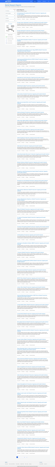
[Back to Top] (53, 460)
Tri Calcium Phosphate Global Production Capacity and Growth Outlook (31, 218)
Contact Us (44, 1)
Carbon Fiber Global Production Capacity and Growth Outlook (31, 287)
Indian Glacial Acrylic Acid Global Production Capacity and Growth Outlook (32, 403)
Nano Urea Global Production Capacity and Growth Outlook (30, 422)
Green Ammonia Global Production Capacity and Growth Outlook (32, 358)
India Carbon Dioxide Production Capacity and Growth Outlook (31, 94)
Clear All (14, 9)
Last (26, 457)
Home (31, 1)
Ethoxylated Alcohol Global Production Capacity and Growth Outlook (32, 321)
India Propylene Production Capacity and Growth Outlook (30, 137)
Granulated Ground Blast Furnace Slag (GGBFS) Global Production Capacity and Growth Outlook (32, 50)
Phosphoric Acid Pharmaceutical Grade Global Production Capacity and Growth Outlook (32, 172)
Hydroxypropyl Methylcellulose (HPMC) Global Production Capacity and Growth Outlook (32, 60)
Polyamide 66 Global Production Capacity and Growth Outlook (31, 438)
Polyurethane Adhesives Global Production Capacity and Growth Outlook (31, 190)
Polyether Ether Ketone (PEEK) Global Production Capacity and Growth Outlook (33, 448)
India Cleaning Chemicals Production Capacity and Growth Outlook (32, 375)
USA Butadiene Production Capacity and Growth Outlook (30, 234)
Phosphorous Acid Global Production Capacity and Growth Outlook (32, 180)
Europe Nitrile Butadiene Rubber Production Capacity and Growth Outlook (32, 40)
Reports (35, 1)
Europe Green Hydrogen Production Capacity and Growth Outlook (32, 22)
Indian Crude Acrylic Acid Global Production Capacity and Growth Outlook (32, 393)
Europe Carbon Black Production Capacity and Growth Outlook (31, 339)
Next (24, 457)
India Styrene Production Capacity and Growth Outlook (29, 146)
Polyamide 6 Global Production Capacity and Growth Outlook (31, 430)
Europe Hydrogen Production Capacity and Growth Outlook (30, 30)
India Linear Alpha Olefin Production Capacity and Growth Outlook (32, 120)
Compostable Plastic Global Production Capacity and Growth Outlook (33, 304)
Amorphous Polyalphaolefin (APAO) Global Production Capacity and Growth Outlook (32, 261)
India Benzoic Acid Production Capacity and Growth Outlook (30, 77)
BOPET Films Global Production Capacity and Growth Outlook (31, 278)
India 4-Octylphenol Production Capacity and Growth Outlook (31, 366)
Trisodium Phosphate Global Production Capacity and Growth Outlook (33, 226)
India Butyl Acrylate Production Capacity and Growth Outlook (31, 85)
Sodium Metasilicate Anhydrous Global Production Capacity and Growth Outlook (31, 199)
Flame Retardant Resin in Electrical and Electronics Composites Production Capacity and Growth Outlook (31, 349)
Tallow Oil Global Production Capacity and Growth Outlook (30, 209)
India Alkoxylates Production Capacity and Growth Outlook (30, 69)
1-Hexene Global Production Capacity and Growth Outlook (30, 252)
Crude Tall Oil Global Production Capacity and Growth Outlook (31, 313)
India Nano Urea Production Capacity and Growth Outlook (30, 129)
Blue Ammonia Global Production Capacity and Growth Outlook (31, 270)
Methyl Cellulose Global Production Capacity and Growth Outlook (32, 162)
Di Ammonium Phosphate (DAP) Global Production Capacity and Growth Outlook (31, 13)
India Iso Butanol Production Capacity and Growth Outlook (30, 112)
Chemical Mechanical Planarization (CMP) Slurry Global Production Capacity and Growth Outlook (32, 296)
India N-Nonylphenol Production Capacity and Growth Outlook (31, 384)
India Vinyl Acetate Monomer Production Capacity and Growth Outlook (33, 154)
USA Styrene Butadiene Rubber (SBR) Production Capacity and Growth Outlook (33, 243)
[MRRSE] (8, 1)
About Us (39, 1)
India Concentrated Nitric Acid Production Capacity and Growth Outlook (31, 102)
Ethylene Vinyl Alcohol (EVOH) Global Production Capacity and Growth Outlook (33, 330)
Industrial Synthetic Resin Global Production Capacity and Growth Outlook (32, 412)
